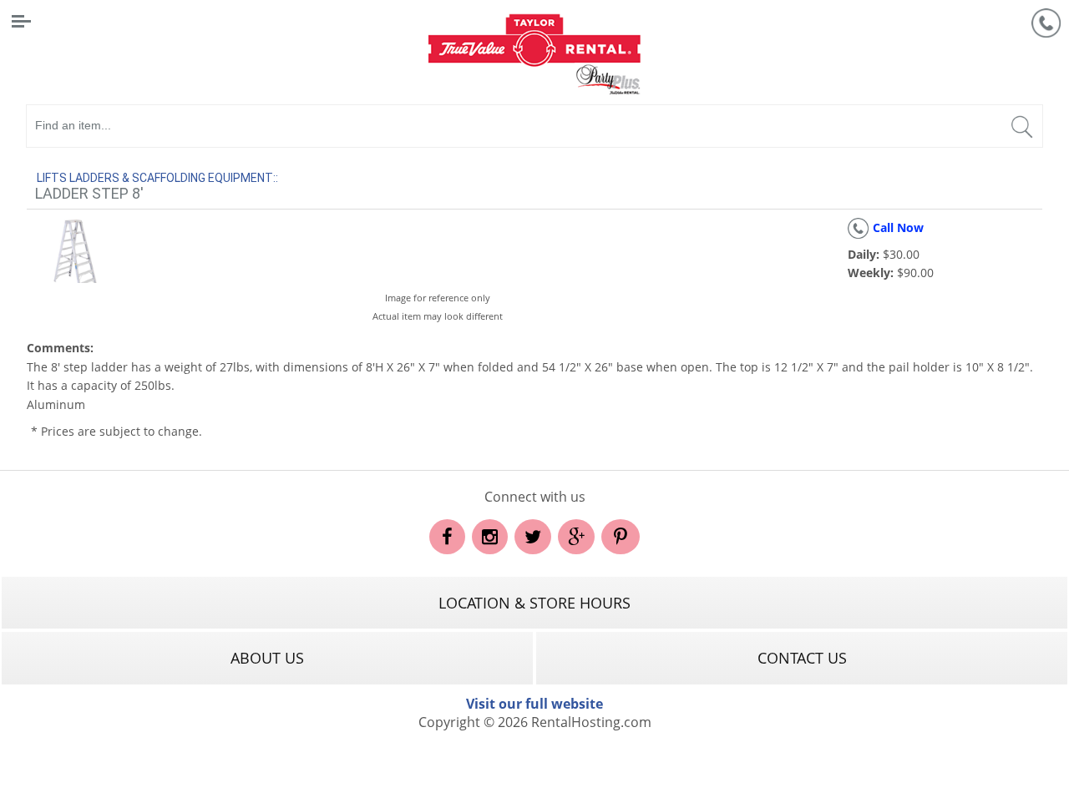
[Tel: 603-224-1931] (1046, 23)
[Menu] (21, 21)
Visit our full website (534, 704)
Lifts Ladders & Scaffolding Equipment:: (157, 177)
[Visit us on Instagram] (490, 538)
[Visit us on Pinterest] (620, 538)
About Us (267, 658)
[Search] (1021, 130)
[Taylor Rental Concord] (534, 52)
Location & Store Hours (534, 603)
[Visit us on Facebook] (447, 538)
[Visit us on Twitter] (532, 538)
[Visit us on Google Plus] (576, 538)
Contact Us (802, 658)
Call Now (898, 227)
